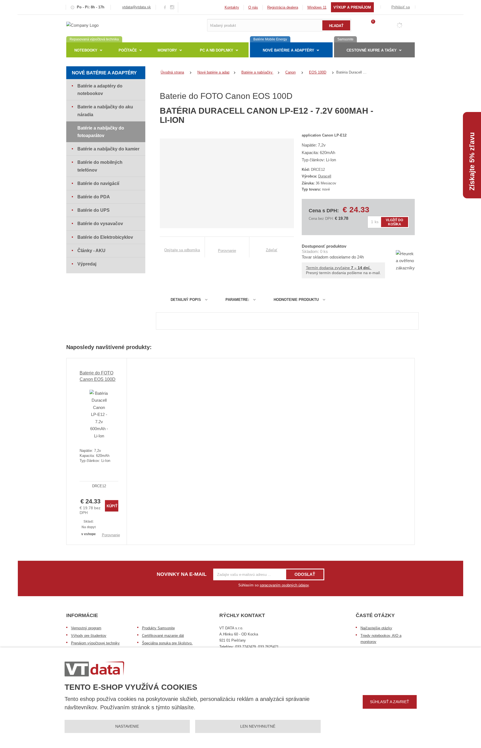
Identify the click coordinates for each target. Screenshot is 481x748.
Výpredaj (86, 264)
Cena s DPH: (324, 210)
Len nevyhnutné (257, 726)
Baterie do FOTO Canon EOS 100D (98, 376)
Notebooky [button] (85, 50)
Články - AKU (91, 250)
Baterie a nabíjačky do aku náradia (105, 110)
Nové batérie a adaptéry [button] (288, 50)
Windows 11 (317, 7)
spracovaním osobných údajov (284, 585)
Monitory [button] (167, 50)
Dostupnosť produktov (324, 246)
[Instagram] (172, 7)
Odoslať (305, 574)
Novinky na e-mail (182, 574)
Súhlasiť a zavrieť (389, 702)
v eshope (88, 534)
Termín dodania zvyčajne (339, 267)
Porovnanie (111, 535)
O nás (253, 7)
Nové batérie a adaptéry (104, 72)
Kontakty (232, 7)
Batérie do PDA (93, 196)
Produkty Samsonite (158, 628)
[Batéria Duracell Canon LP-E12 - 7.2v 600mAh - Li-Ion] (99, 414)
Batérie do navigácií (98, 183)
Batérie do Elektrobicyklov (105, 237)
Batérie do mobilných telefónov (99, 166)
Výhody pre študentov (88, 636)
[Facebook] (165, 7)
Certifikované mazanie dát (163, 636)
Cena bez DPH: (321, 218)
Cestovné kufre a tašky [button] (372, 50)
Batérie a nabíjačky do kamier (108, 149)
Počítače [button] (128, 50)
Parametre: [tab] (237, 300)
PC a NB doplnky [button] (216, 50)
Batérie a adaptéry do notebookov (99, 90)
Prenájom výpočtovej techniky (95, 643)
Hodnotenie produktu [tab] (296, 300)
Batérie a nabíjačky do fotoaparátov (100, 132)
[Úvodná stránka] (82, 25)
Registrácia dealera (282, 7)
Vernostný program (86, 628)
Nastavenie (127, 726)
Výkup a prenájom (352, 7)
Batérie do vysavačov (100, 223)
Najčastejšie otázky (376, 628)
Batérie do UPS (93, 210)
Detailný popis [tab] (186, 300)
